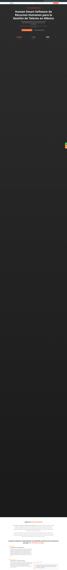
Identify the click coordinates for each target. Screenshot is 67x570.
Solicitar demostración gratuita (39, 30)
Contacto (50, 3)
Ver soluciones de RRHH (26, 30)
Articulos (47, 3)
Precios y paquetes (42, 3)
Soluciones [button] (37, 3)
